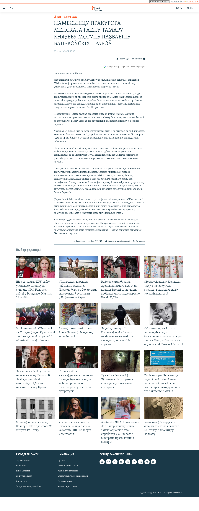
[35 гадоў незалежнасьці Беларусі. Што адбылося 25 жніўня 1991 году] (35, 408)
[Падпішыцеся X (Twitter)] (115, 461)
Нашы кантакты (66, 481)
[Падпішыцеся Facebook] (108, 461)
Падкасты (21, 466)
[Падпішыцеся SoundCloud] (134, 461)
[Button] (122, 59)
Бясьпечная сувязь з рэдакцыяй (73, 476)
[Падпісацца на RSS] (153, 461)
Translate (193, 2)
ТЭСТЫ (179, 8)
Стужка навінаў (24, 461)
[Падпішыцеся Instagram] (140, 461)
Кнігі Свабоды (23, 471)
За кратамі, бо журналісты (28, 486)
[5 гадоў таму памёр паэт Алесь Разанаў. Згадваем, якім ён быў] (78, 314)
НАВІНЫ (189, 8)
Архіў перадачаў (24, 476)
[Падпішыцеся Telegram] (147, 461)
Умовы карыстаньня (67, 486)
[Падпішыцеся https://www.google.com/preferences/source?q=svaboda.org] (102, 461)
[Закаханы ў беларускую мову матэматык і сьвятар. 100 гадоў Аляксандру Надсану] (163, 408)
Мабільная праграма (68, 471)
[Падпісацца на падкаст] (127, 461)
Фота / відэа (21, 481)
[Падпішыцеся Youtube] (121, 461)
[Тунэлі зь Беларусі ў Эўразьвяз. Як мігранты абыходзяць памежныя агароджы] (120, 361)
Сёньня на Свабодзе (65, 17)
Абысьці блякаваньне (68, 466)
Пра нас (61, 461)
